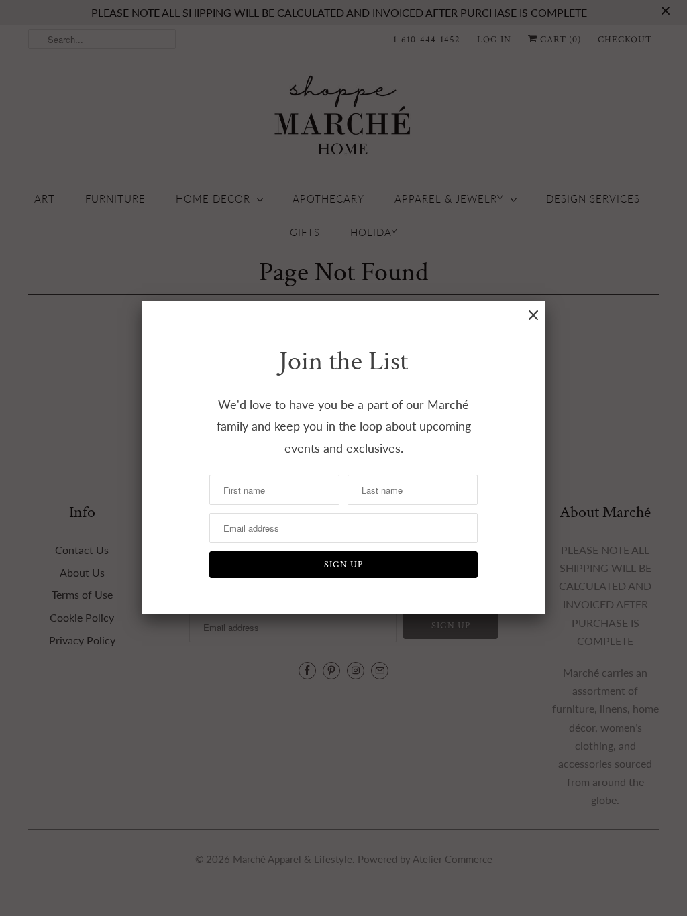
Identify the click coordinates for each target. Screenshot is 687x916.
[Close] (533, 315)
